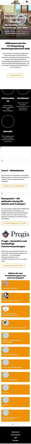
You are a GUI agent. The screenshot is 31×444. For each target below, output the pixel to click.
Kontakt (15, 440)
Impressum (15, 432)
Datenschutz (15, 435)
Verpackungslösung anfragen (15, 33)
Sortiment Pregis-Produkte (13, 265)
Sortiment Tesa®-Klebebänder (14, 186)
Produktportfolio (16, 75)
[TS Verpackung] (15, 2)
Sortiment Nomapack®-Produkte (14, 223)
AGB (15, 437)
